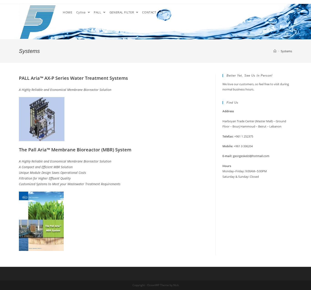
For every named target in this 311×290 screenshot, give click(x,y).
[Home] (274, 51)
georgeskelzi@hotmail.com (251, 156)
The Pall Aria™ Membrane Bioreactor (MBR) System (75, 150)
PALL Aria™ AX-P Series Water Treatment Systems (73, 78)
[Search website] (161, 12)
